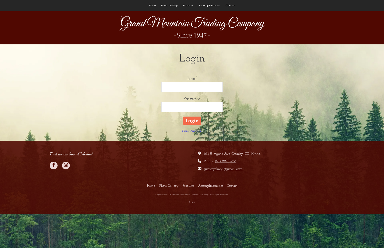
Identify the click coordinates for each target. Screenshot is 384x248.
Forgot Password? (192, 130)
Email (192, 79)
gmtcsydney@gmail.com (223, 169)
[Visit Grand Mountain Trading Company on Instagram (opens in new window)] (66, 165)
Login (192, 202)
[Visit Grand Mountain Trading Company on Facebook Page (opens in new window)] (54, 165)
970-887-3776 (225, 161)
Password (192, 99)
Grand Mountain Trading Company (192, 23)
